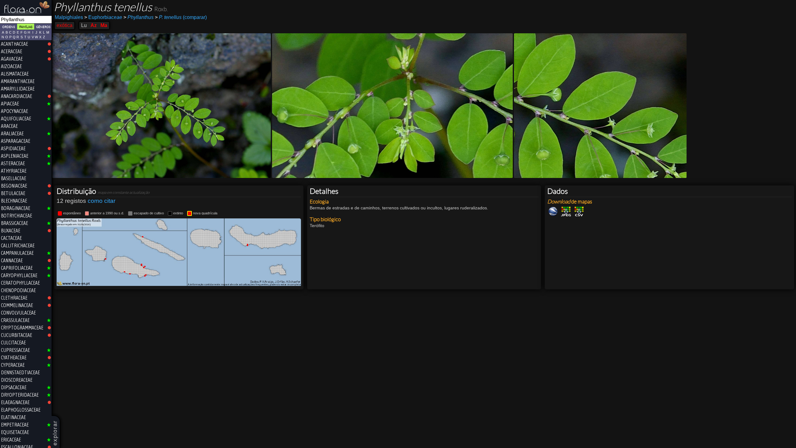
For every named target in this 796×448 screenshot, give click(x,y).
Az (93, 25)
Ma (103, 25)
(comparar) (181, 17)
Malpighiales (69, 17)
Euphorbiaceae (103, 17)
